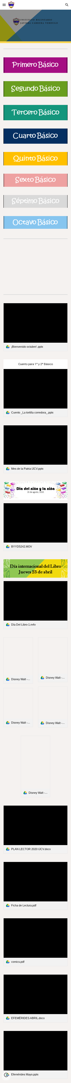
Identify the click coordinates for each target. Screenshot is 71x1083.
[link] (35, 327)
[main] (35, 364)
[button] (4, 4)
